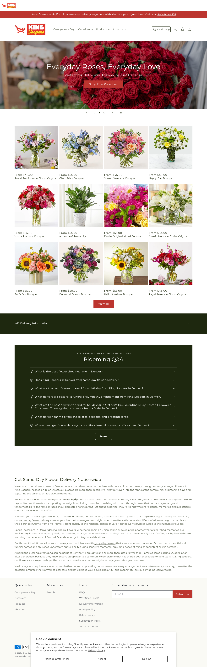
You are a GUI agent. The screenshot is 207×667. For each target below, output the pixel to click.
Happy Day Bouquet (161, 178)
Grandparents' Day (25, 592)
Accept (102, 658)
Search (51, 592)
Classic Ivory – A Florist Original (168, 236)
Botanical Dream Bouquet (75, 294)
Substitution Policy (90, 620)
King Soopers (29, 653)
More (103, 436)
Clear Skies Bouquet (71, 178)
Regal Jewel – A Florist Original (168, 294)
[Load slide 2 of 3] (99, 112)
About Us (20, 609)
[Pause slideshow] (120, 112)
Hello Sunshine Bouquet (119, 294)
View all (103, 303)
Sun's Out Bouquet (26, 294)
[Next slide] (112, 112)
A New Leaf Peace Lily (72, 236)
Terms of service (88, 626)
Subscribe (182, 594)
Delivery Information (91, 603)
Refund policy (87, 615)
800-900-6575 (167, 14)
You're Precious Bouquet (30, 236)
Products (20, 603)
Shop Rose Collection (103, 84)
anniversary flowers (26, 533)
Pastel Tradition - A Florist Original (36, 178)
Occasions (20, 598)
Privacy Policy (96, 650)
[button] (85, 29)
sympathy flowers (104, 543)
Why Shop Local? (89, 598)
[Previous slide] (86, 112)
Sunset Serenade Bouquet (120, 178)
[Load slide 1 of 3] (94, 112)
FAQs (82, 592)
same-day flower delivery (34, 520)
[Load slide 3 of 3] (104, 112)
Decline (146, 658)
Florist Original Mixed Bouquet (123, 236)
